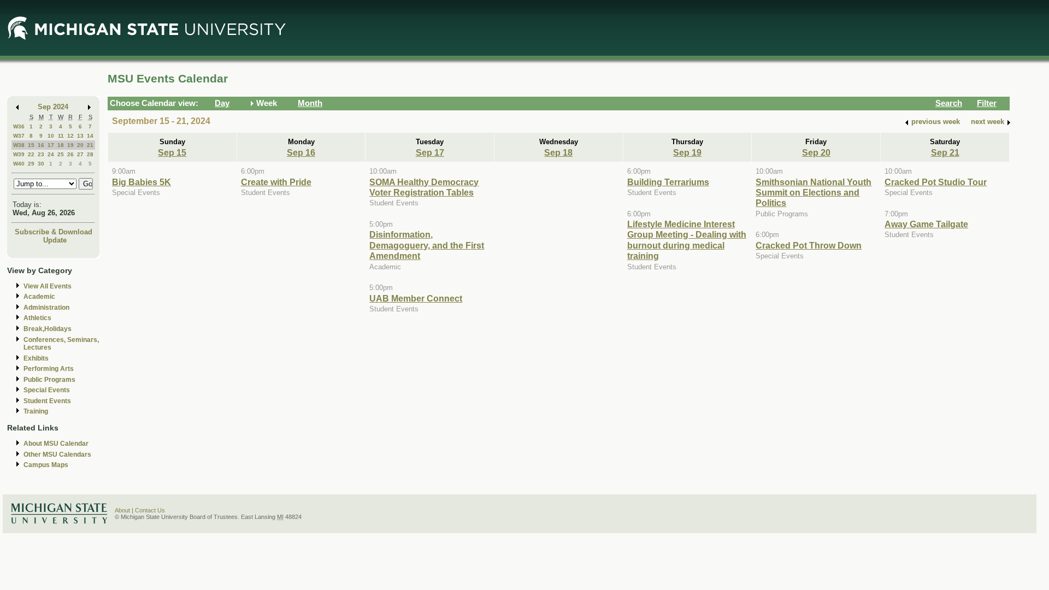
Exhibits (36, 358)
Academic (39, 296)
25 (60, 154)
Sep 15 (172, 152)
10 (51, 136)
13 (80, 136)
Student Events (47, 401)
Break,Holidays (47, 329)
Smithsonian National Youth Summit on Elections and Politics (813, 192)
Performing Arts (48, 369)
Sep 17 (430, 152)
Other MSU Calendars (57, 454)
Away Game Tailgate (926, 224)
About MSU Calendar (56, 443)
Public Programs (49, 380)
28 (90, 154)
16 (41, 145)
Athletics (37, 318)
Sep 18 (558, 152)
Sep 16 (301, 152)
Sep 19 (687, 152)
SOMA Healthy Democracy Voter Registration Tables (424, 187)
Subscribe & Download (53, 232)
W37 (19, 136)
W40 (19, 164)
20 (80, 145)
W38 (19, 145)
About (122, 510)
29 (31, 164)
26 (70, 154)
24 (51, 154)
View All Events (47, 286)
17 (51, 145)
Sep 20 (816, 152)
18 (60, 145)
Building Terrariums (668, 182)
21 (90, 145)
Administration (46, 307)
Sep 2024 (53, 107)
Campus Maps (45, 465)
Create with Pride (276, 182)
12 (70, 136)
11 (61, 136)
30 (41, 164)
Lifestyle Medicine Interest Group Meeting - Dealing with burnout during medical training (686, 240)
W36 (19, 126)
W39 (19, 154)
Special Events (46, 390)
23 (41, 154)
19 (70, 145)
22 (31, 154)
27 (80, 154)
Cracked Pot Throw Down (809, 245)
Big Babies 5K (141, 182)
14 (90, 136)
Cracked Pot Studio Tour (936, 182)
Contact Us (150, 510)
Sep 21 (945, 152)
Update (55, 240)
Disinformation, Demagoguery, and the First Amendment (426, 245)
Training (35, 411)
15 (31, 145)
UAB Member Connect (415, 298)
